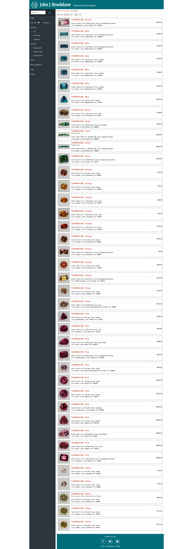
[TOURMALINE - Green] (64, 124)
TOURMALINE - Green (81, 121)
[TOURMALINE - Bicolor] (64, 22)
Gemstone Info (38, 55)
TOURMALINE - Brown (81, 110)
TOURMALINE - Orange (81, 170)
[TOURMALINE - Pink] (64, 316)
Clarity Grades (38, 52)
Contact (32, 74)
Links (32, 69)
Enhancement (37, 48)
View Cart (39, 23)
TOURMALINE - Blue (80, 31)
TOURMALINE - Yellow (81, 468)
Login (32, 18)
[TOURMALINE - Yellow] (64, 470)
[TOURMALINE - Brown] (64, 112)
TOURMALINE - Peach (81, 288)
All (34, 32)
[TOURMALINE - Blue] (64, 34)
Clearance (37, 39)
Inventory (33, 27)
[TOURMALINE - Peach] (64, 290)
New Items (36, 35)
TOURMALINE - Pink (80, 314)
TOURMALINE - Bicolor (81, 20)
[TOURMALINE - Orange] (64, 172)
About (32, 60)
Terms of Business (36, 65)
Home (59, 11)
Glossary (33, 44)
